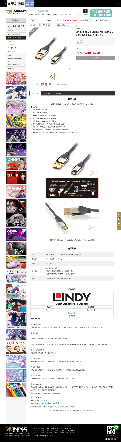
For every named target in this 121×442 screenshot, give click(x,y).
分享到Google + (46, 84)
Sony (80, 14)
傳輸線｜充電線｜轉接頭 (14, 38)
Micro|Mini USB (13, 48)
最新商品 (34, 20)
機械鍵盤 (48, 14)
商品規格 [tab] (47, 93)
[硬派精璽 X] (106, 439)
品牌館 (48, 20)
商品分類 (15, 20)
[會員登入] (119, 214)
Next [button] (111, 3)
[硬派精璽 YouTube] (115, 439)
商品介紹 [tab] (35, 93)
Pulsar (65, 14)
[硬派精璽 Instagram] (109, 439)
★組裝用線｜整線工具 (14, 34)
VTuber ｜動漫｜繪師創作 (101, 20)
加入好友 (116, 427)
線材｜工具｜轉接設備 (16, 26)
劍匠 (70, 14)
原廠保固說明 (72, 313)
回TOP (72, 420)
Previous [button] (6, 3)
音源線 (10, 55)
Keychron (55, 14)
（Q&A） (72, 407)
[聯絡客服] (119, 223)
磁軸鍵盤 (86, 14)
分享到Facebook (42, 84)
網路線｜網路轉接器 (13, 64)
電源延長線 (11, 68)
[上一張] (30, 76)
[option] (58, 3)
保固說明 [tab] (58, 93)
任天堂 (75, 14)
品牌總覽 (10, 30)
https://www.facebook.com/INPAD (48, 403)
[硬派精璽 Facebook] (112, 439)
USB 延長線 (11, 51)
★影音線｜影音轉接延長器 (14, 60)
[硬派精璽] (16, 12)
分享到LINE (49, 84)
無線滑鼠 (37, 14)
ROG (43, 14)
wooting (31, 14)
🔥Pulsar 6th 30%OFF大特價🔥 (67, 20)
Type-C (10, 41)
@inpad (44, 400)
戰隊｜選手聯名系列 (85, 20)
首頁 (34, 25)
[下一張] (72, 76)
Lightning (10, 44)
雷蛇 (60, 14)
